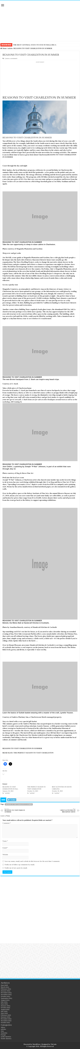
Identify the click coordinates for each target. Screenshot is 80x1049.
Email (5, 848)
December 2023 (6, 993)
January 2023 (5, 1006)
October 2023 (5, 996)
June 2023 (4, 1004)
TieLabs (53, 1044)
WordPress (36, 1044)
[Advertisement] (40, 24)
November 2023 (6, 995)
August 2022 (5, 1010)
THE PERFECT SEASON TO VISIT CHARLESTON (33, 753)
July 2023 (4, 1002)
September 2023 (6, 998)
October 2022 (5, 1008)
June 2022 (4, 1013)
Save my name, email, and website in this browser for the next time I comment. (32, 861)
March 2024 (5, 987)
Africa (3, 1027)
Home (4, 48)
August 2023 (5, 1000)
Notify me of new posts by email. (16, 868)
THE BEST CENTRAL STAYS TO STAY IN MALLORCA (34, 45)
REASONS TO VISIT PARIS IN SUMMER (15, 810)
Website (5, 854)
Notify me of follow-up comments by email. (20, 864)
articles (10, 48)
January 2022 (5, 1017)
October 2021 (5, 1023)
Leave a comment (11, 58)
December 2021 (6, 1019)
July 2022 (4, 1011)
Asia (2, 1031)
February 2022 (6, 1015)
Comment (6, 823)
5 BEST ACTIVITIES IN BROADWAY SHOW (67, 810)
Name (5, 841)
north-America (6, 1037)
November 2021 (6, 1021)
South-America (6, 1039)
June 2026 (4, 985)
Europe (3, 1035)
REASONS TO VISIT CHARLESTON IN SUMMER (19, 804)
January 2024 (5, 991)
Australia (4, 1033)
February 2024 (6, 989)
